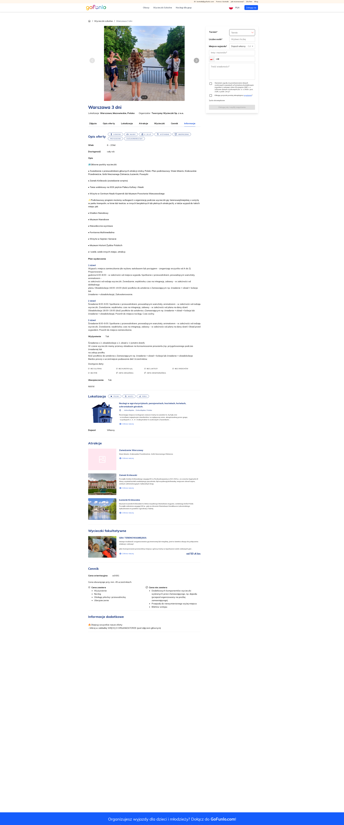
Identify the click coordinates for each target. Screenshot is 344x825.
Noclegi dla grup (184, 7)
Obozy (146, 7)
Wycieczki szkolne (103, 21)
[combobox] (242, 46)
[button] (211, 59)
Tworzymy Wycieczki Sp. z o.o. (167, 113)
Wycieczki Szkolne (162, 7)
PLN (237, 7)
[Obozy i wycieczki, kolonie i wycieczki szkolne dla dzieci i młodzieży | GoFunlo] (96, 7)
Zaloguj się (251, 7)
